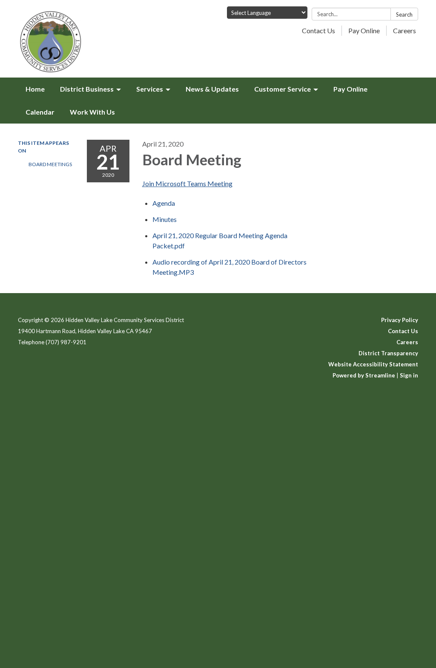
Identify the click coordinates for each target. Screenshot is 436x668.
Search (404, 14)
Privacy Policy (399, 320)
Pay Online (364, 30)
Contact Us (318, 30)
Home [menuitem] (35, 89)
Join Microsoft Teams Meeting (187, 183)
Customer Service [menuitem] (282, 89)
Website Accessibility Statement (373, 364)
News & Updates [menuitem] (212, 89)
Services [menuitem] (149, 89)
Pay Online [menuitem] (350, 89)
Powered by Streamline (364, 375)
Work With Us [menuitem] (92, 112)
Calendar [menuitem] (40, 112)
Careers (404, 30)
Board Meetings (50, 164)
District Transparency (388, 353)
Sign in (409, 375)
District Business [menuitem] (87, 89)
